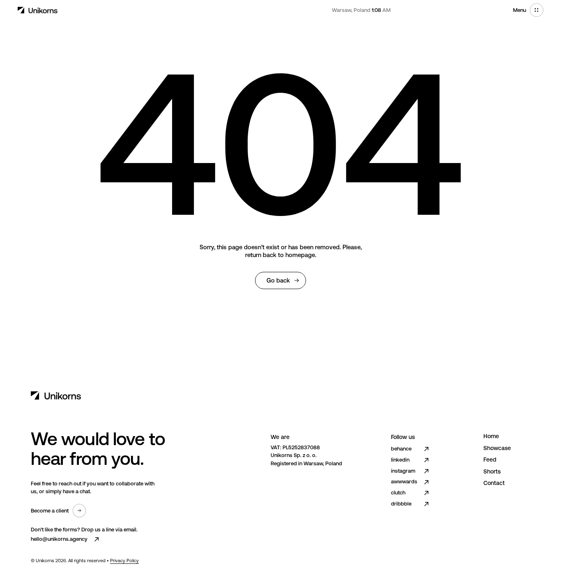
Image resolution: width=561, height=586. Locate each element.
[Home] (38, 10)
